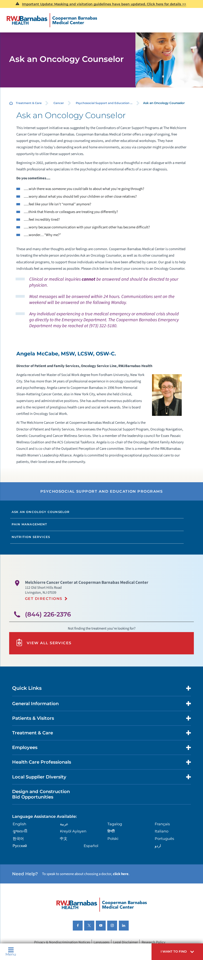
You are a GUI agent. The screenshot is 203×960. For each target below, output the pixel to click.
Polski (112, 838)
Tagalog (114, 824)
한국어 (18, 838)
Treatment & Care (29, 103)
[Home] (52, 20)
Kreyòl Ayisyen (73, 831)
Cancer (58, 103)
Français (162, 824)
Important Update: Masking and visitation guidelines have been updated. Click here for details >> (104, 4)
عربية (64, 824)
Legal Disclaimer (125, 942)
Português (164, 838)
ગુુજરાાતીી (20, 831)
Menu (10, 954)
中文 (63, 838)
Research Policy (153, 942)
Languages (101, 942)
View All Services (49, 643)
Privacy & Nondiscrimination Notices (62, 942)
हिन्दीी (111, 831)
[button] (177, 951)
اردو (158, 846)
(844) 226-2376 (48, 614)
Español (91, 846)
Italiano (161, 831)
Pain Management (29, 524)
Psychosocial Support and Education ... (104, 103)
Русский (20, 846)
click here (120, 874)
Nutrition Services (31, 537)
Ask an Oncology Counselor (41, 512)
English (19, 824)
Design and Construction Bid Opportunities (41, 794)
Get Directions (43, 598)
